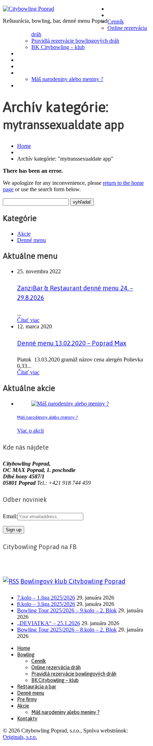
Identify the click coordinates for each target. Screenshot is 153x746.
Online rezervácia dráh (56, 667)
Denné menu (34, 60)
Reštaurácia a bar (42, 54)
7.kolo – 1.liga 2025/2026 (46, 598)
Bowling (120, 15)
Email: (10, 516)
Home (116, 9)
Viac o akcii (30, 431)
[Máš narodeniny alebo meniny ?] (70, 404)
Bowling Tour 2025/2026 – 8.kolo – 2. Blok (67, 630)
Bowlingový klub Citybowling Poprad (72, 581)
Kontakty (31, 85)
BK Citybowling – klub (58, 47)
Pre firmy (31, 66)
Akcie (25, 73)
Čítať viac (28, 320)
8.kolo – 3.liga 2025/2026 (46, 604)
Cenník (115, 21)
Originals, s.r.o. (20, 737)
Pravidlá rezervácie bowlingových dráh (75, 41)
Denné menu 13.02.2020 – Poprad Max (71, 343)
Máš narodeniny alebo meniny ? (67, 79)
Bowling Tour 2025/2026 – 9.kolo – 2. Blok (67, 610)
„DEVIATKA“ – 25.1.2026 (48, 623)
